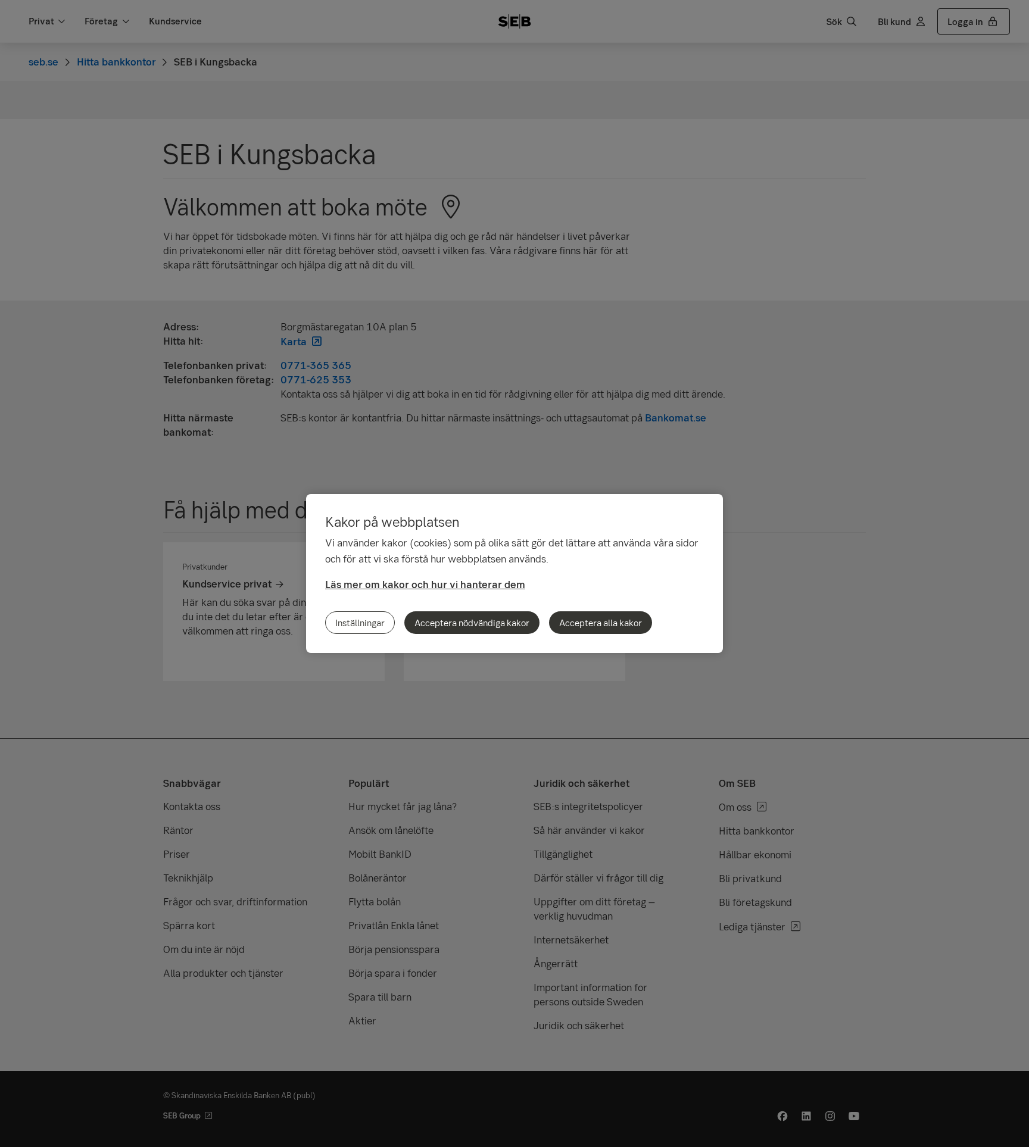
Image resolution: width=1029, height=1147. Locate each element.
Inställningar (360, 623)
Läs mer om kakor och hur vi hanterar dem (425, 584)
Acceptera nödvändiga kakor (471, 623)
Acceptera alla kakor (600, 623)
